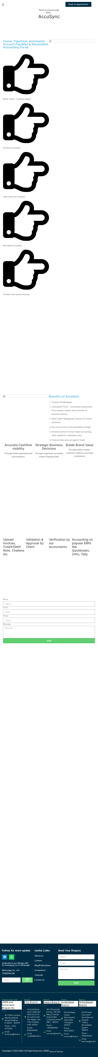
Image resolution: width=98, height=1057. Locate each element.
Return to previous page (49, 10)
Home (48, 12)
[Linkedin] (4, 957)
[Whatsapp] (11, 957)
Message (7, 624)
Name (5, 599)
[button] (95, 4)
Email (5, 608)
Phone (5, 616)
